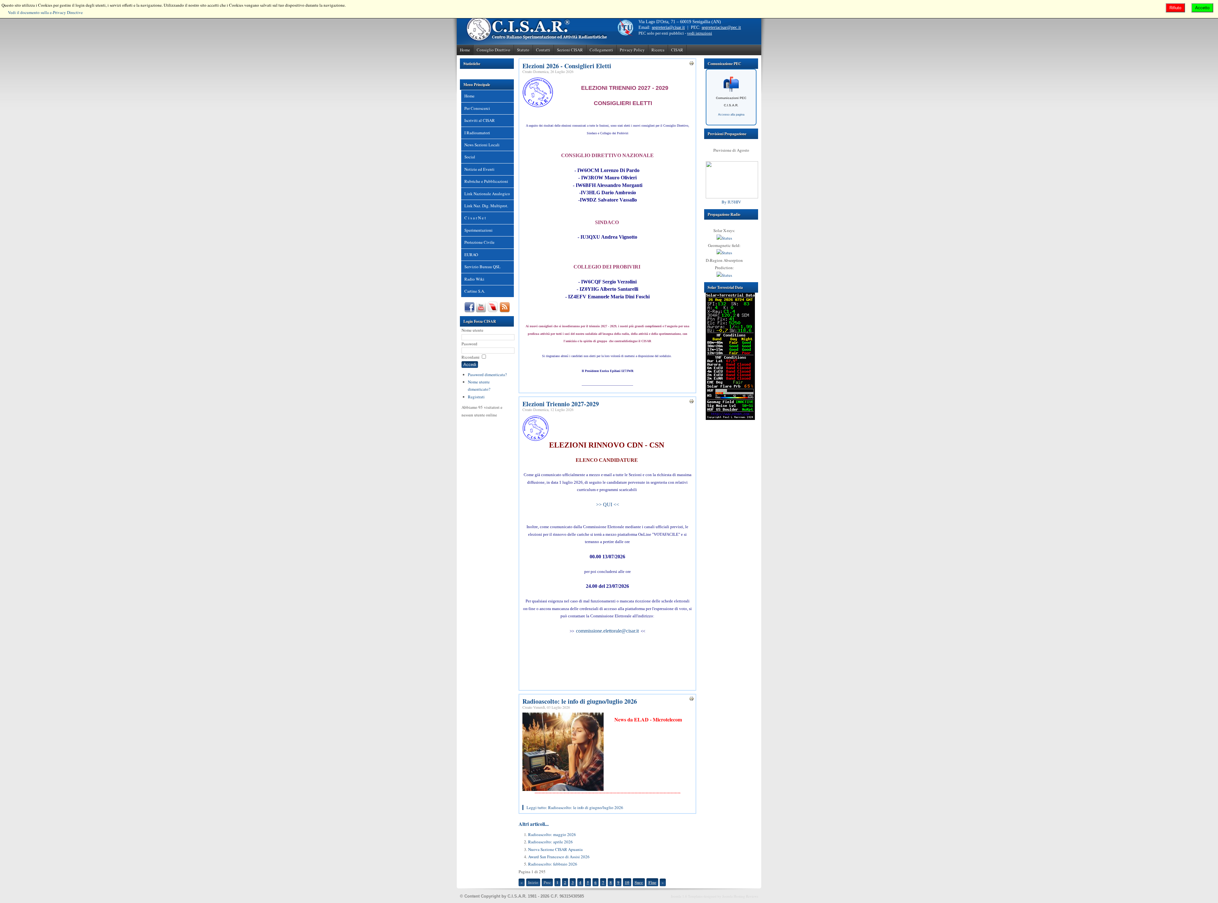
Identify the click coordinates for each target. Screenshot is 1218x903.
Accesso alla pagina (731, 114)
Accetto (1202, 7)
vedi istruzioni (699, 33)
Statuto (523, 50)
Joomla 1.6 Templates (687, 896)
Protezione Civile (479, 242)
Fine (652, 882)
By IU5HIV (731, 202)
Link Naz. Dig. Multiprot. (486, 206)
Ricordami (471, 357)
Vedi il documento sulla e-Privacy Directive (45, 12)
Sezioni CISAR (570, 50)
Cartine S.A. (474, 291)
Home (465, 50)
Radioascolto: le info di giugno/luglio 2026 (579, 701)
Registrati (476, 397)
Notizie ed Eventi (479, 169)
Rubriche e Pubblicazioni (486, 181)
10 (627, 882)
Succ (639, 882)
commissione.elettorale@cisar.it (607, 631)
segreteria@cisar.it (668, 27)
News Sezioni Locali (482, 145)
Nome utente (472, 330)
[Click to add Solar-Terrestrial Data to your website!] (730, 418)
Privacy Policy (632, 50)
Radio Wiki (474, 279)
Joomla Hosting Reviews (740, 896)
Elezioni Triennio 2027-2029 (560, 403)
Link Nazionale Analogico (487, 193)
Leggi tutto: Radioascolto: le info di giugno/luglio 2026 (575, 807)
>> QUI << (607, 504)
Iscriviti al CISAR (479, 120)
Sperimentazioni (478, 230)
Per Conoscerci (477, 108)
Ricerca (658, 50)
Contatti (543, 50)
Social (469, 157)
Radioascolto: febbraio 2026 (552, 864)
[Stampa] (691, 64)
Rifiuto (1175, 7)
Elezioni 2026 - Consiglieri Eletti (566, 65)
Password (469, 344)
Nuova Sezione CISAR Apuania (555, 849)
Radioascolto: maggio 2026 (552, 834)
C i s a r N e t (475, 218)
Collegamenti (601, 50)
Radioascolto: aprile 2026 (550, 842)
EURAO (471, 254)
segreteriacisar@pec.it (721, 27)
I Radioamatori (477, 133)
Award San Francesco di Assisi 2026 (559, 857)
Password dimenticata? (487, 374)
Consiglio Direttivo (493, 50)
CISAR (677, 50)
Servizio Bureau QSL (482, 266)
